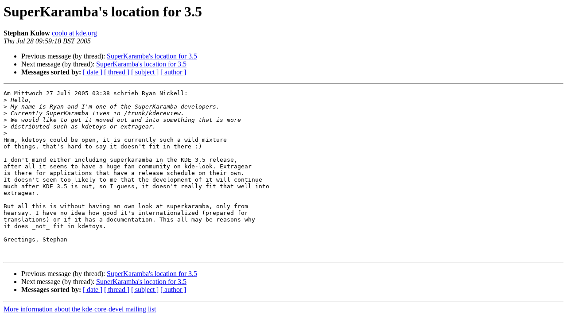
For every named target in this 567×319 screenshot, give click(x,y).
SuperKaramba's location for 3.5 (152, 56)
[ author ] (173, 72)
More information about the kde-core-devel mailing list (80, 309)
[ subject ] (145, 72)
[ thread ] (116, 72)
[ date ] (92, 72)
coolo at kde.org (74, 33)
